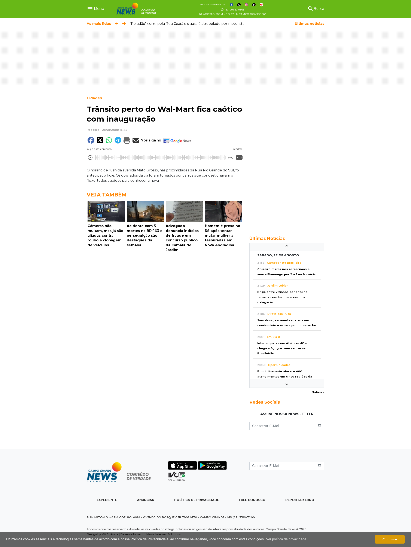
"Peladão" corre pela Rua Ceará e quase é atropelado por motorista (187, 24)
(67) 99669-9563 (234, 9)
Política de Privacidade (196, 500)
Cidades (94, 98)
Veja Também (107, 195)
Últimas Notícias (267, 238)
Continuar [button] (390, 539)
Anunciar (145, 500)
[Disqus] (165, 312)
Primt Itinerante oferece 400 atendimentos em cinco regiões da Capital (284, 376)
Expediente (107, 500)
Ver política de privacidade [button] (286, 539)
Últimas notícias (309, 24)
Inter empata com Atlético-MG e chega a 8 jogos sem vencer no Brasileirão (282, 348)
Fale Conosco (252, 500)
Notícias (316, 392)
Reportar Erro (299, 500)
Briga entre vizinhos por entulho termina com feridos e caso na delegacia (282, 297)
